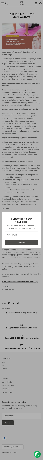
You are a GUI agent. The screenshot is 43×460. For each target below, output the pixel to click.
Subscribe (21, 242)
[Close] (37, 214)
